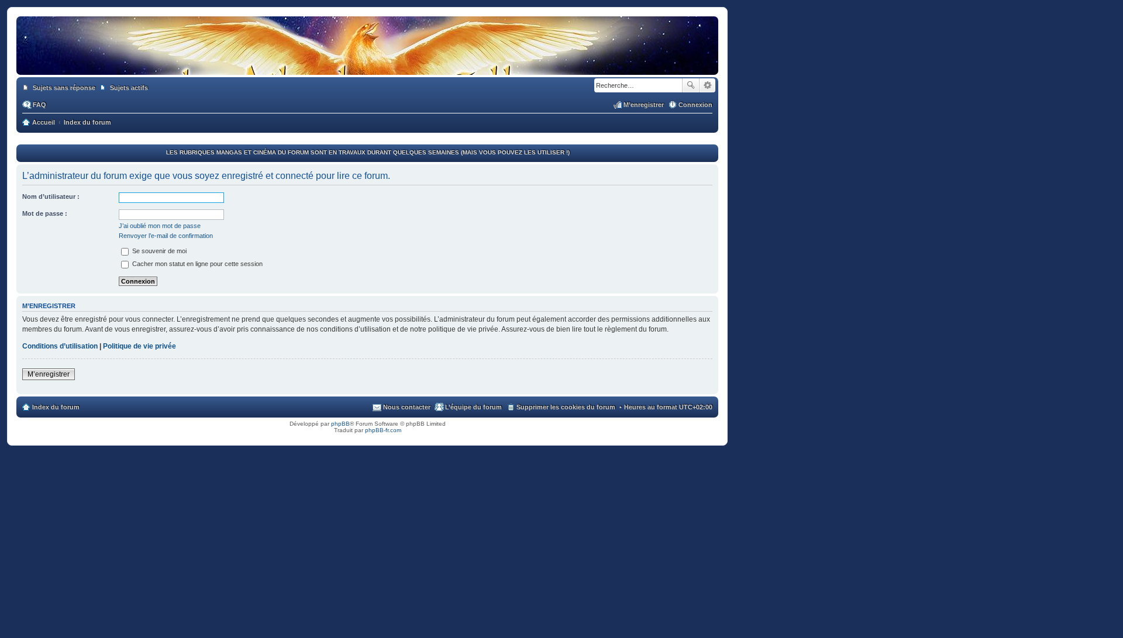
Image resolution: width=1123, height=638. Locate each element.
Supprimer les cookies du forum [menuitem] (565, 407)
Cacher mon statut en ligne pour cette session (196, 263)
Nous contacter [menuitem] (406, 407)
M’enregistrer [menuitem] (643, 104)
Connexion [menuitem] (695, 104)
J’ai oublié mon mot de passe (160, 225)
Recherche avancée (707, 85)
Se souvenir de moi (158, 250)
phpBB (340, 423)
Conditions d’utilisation (60, 346)
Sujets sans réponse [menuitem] (64, 87)
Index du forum (56, 407)
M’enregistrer (48, 374)
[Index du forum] (367, 63)
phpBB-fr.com (383, 430)
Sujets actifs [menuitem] (129, 87)
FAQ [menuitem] (39, 104)
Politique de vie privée (139, 346)
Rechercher (691, 85)
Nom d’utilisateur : (51, 196)
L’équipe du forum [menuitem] (473, 407)
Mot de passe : (44, 213)
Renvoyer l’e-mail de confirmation (166, 235)
